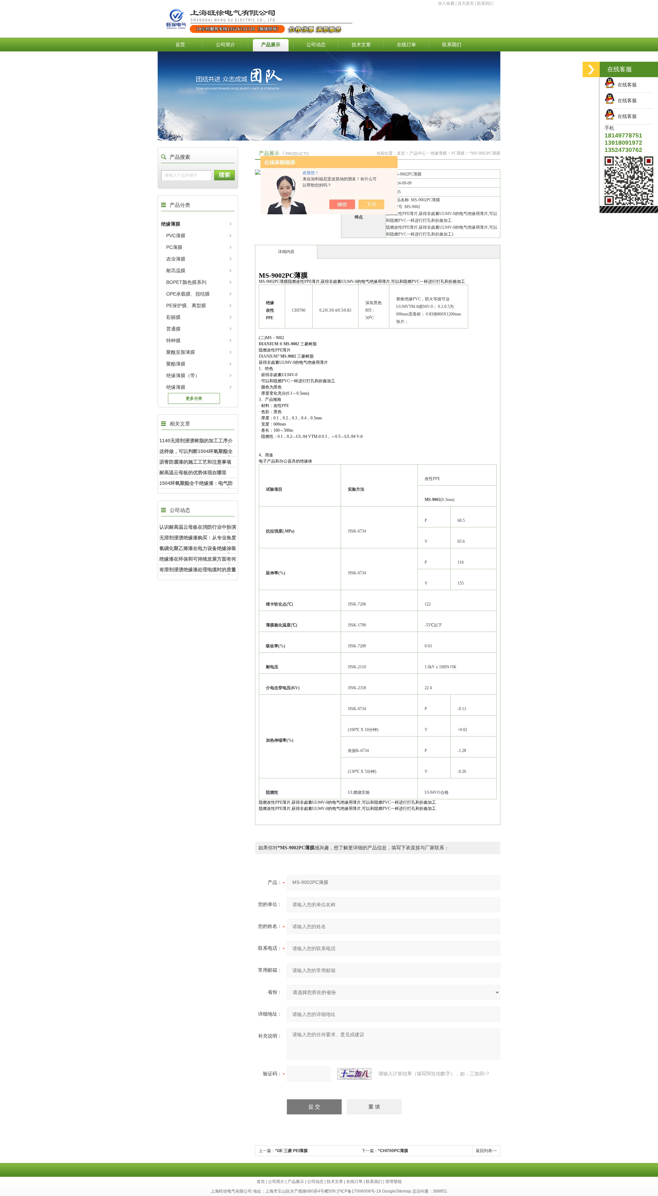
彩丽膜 (173, 317)
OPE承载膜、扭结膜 (188, 294)
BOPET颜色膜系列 (186, 282)
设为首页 (466, 3)
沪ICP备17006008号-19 (359, 1191)
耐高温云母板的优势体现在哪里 (193, 472)
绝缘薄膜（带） (183, 375)
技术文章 (361, 44)
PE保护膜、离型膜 (186, 305)
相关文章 (180, 424)
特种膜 (173, 340)
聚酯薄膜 (175, 364)
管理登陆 (393, 1181)
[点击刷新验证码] (354, 1074)
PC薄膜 (174, 247)
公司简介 (225, 44)
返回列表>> (486, 1150)
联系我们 (485, 3)
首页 (180, 44)
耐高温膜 (175, 270)
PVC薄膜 (175, 235)
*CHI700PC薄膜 (393, 1150)
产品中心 (418, 153)
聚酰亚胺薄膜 (180, 352)
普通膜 (173, 329)
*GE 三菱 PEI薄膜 (291, 1150)
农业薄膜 (175, 259)
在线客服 (626, 84)
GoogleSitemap (396, 1191)
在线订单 (406, 44)
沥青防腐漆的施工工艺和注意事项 (195, 462)
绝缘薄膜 (170, 224)
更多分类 (194, 398)
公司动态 (316, 44)
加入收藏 (446, 3)
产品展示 (270, 44)
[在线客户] (591, 69)
